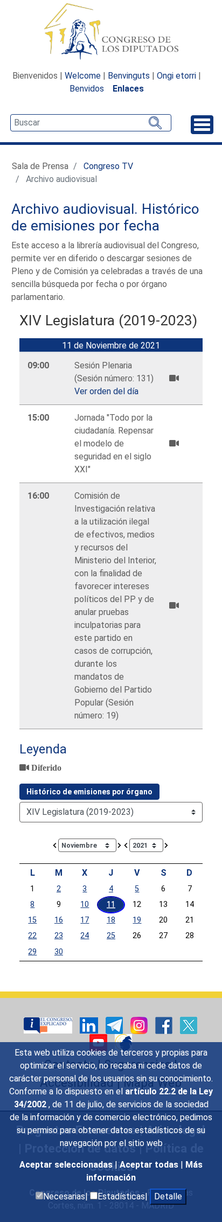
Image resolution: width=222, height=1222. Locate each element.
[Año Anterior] (126, 845)
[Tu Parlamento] (49, 1025)
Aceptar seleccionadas (67, 1165)
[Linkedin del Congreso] (90, 1025)
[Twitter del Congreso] (188, 1025)
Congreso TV (108, 166)
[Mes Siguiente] (119, 845)
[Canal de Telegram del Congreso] (115, 1025)
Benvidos (87, 88)
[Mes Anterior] (55, 845)
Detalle (168, 1196)
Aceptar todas (150, 1165)
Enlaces (128, 88)
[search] (90, 122)
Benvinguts (129, 76)
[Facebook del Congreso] (164, 1025)
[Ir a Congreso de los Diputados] (111, 31)
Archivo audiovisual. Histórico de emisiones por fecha (105, 217)
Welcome (83, 76)
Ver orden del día (106, 391)
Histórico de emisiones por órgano (89, 791)
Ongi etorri (176, 76)
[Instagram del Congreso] (140, 1025)
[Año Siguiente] (166, 845)
